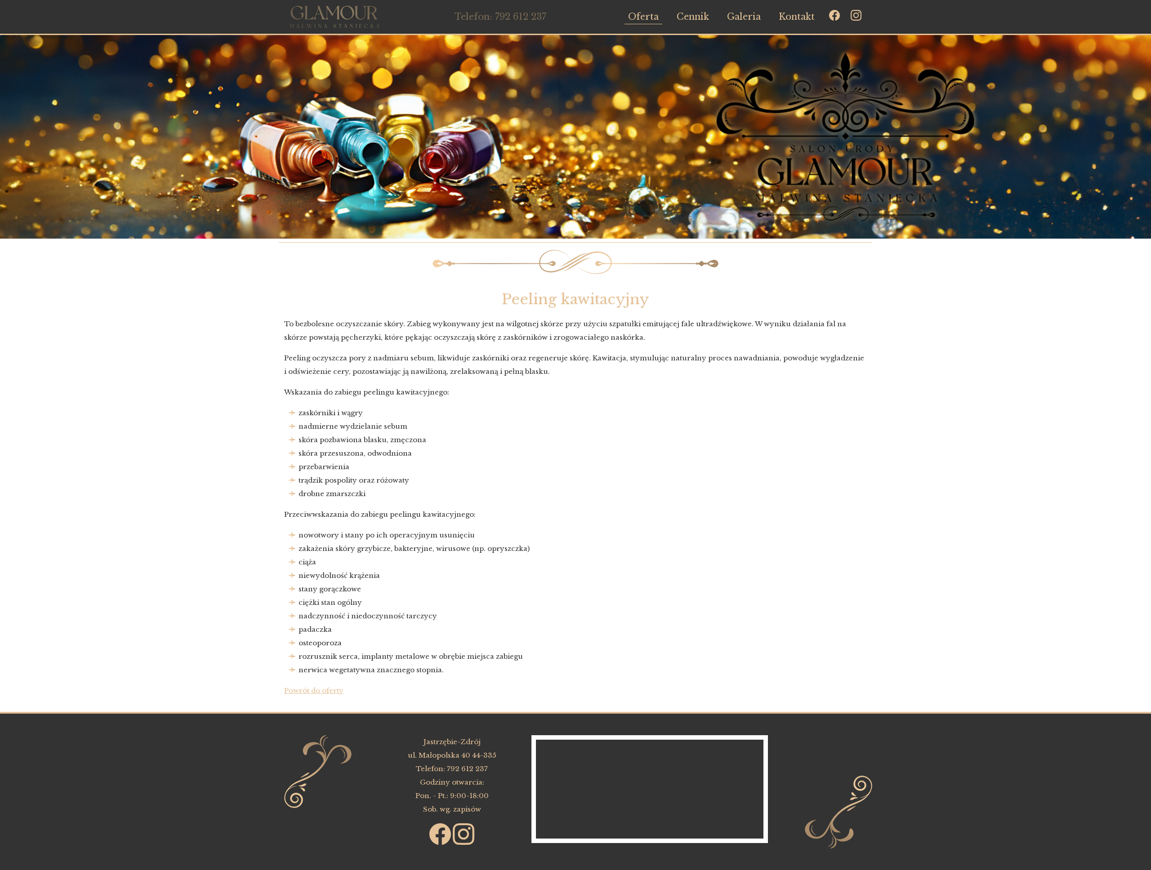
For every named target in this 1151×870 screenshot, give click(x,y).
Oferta (643, 16)
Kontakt (797, 16)
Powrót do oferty (314, 690)
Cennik (693, 16)
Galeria (744, 16)
